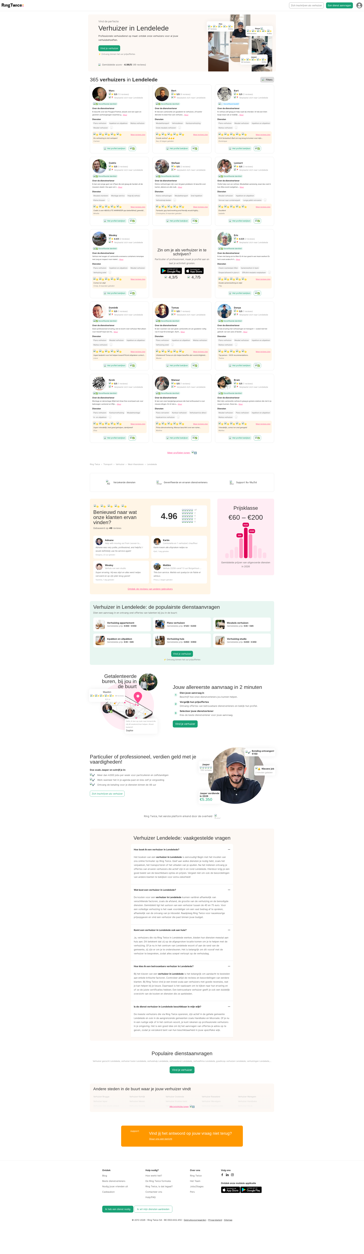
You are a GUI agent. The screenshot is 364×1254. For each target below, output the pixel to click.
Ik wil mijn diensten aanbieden (153, 1209)
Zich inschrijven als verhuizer (306, 5)
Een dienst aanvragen (339, 5)
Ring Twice (95, 464)
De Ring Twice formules (158, 1181)
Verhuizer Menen (137, 1101)
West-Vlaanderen (136, 464)
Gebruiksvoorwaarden (195, 1220)
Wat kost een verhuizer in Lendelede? (155, 889)
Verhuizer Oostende (175, 1096)
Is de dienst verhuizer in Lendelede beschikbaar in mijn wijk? (167, 1006)
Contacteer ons (153, 1191)
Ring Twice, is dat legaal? (159, 1186)
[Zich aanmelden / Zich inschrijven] (359, 5)
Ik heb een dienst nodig (117, 1209)
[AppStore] (194, 270)
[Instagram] (232, 1175)
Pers (192, 1191)
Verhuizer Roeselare (211, 1096)
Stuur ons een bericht (160, 1138)
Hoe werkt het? (153, 1175)
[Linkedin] (227, 1175)
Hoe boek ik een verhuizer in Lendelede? (156, 849)
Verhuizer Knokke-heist (176, 1101)
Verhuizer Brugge (101, 1096)
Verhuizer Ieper (100, 1101)
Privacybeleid (215, 1220)
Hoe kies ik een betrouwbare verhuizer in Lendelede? (164, 966)
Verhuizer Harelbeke (247, 1101)
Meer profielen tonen (179, 452)
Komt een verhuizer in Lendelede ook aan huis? (160, 930)
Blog (104, 1175)
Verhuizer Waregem (247, 1096)
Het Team (195, 1181)
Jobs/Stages (196, 1186)
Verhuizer (120, 464)
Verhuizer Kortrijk (137, 1096)
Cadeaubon (108, 1191)
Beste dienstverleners (113, 1181)
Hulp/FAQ (150, 1197)
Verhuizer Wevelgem (211, 1101)
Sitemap (228, 1220)
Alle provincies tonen (179, 1106)
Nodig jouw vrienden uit (115, 1186)
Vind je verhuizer (109, 48)
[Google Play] (171, 270)
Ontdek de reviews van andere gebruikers (150, 588)
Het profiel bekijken (116, 148)
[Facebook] (222, 1175)
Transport (107, 464)
